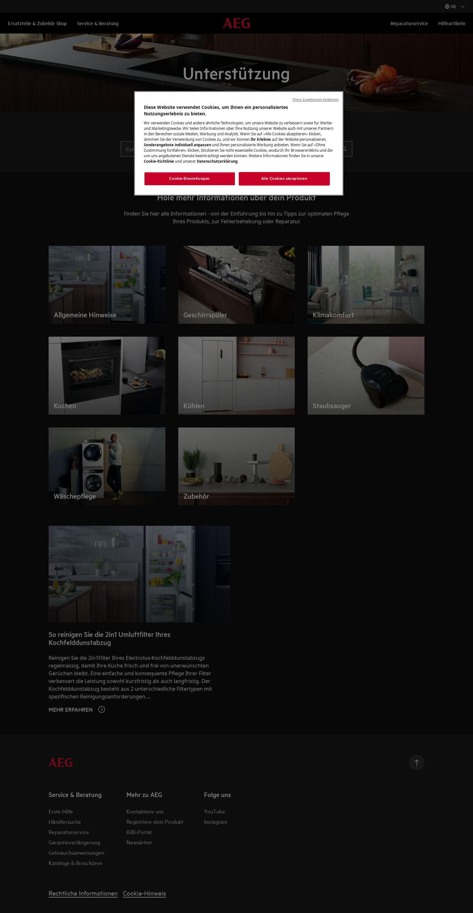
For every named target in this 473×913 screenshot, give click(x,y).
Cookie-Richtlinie (159, 161)
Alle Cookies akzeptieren (284, 178)
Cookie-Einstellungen (189, 178)
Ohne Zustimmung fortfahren (315, 99)
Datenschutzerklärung (217, 161)
